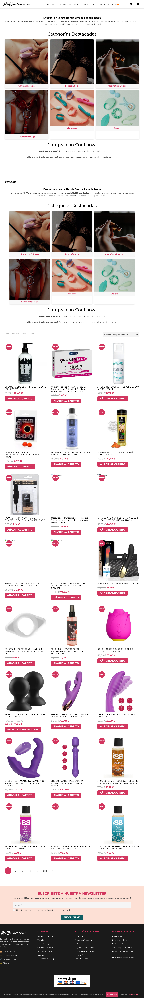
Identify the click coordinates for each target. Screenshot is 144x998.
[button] (131, 4)
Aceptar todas (112, 994)
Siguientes (52, 870)
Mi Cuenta (79, 944)
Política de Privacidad (121, 940)
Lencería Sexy (43, 944)
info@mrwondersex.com (124, 958)
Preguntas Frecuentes (84, 940)
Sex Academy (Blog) (45, 959)
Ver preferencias (134, 994)
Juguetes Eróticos (45, 936)
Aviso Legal (117, 936)
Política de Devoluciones (122, 951)
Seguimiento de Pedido (85, 947)
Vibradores (41, 940)
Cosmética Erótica (45, 947)
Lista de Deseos (81, 955)
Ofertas (40, 955)
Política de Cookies (120, 944)
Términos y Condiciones (122, 947)
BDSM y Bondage (44, 951)
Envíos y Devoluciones (84, 951)
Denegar (124, 994)
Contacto (79, 936)
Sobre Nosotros (81, 959)
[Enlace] (17, 4)
